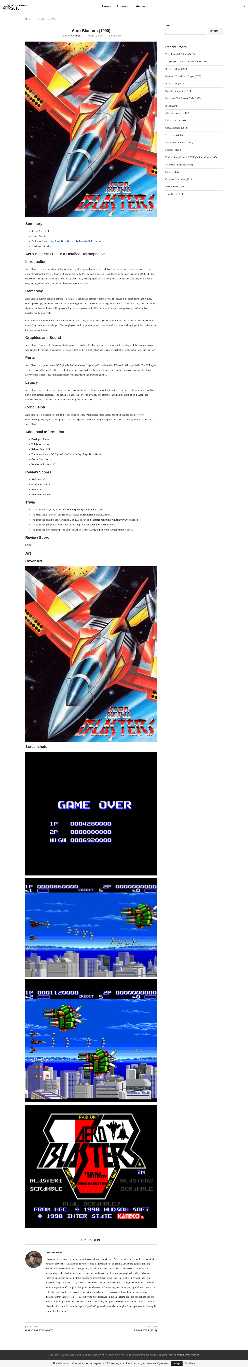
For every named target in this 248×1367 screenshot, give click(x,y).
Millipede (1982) (173, 150)
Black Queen (171, 106)
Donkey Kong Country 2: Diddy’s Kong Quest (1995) (191, 157)
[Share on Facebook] (88, 1240)
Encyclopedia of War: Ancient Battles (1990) (186, 61)
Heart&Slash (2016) (175, 83)
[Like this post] (84, 1240)
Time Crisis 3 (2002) (175, 194)
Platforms (123, 6)
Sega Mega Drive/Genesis (62, 241)
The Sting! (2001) (174, 135)
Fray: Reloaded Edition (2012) (180, 54)
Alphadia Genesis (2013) (177, 113)
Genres (140, 6)
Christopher (76, 35)
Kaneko (47, 246)
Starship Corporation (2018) (178, 91)
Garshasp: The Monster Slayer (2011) (183, 76)
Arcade (45, 241)
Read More (190, 1363)
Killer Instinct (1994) (175, 120)
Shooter (43, 236)
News (105, 6)
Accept (176, 1363)
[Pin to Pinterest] (95, 1240)
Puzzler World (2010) (175, 186)
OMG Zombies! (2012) (176, 128)
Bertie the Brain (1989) (176, 69)
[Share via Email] (98, 1240)
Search (168, 25)
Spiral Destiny (172, 172)
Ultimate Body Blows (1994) (179, 142)
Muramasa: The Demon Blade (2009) (183, 98)
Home (28, 19)
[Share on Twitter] (91, 1240)
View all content (176, 1354)
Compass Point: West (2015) (178, 179)
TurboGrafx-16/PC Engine (88, 241)
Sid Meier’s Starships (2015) (179, 164)
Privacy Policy (192, 1354)
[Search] (243, 6)
